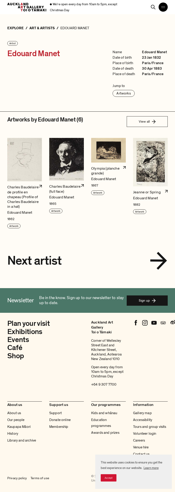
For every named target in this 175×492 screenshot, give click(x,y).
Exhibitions (24, 332)
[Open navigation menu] (163, 7)
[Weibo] (172, 323)
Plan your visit (28, 323)
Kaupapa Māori (19, 426)
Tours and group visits (149, 426)
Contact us (141, 454)
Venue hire (141, 447)
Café (14, 348)
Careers (139, 440)
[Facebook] (136, 323)
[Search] (153, 7)
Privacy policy (17, 478)
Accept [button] (109, 478)
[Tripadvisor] (163, 323)
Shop (15, 356)
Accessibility (142, 419)
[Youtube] (154, 323)
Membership (58, 426)
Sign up (144, 300)
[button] (24, 183)
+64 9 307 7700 (103, 384)
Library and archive (21, 440)
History (12, 433)
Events (18, 340)
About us (14, 413)
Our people (16, 419)
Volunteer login (144, 433)
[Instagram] (145, 323)
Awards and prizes (105, 432)
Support (55, 413)
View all (144, 121)
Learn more (151, 468)
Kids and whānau (104, 413)
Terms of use (40, 478)
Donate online (60, 419)
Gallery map (142, 413)
